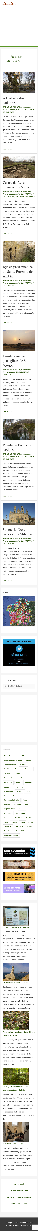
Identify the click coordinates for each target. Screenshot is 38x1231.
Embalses (7, 773)
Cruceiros (28, 769)
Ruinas (29, 818)
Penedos (7, 804)
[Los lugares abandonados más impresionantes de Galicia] (16, 1076)
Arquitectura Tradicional (13, 760)
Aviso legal (19, 1184)
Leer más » (7, 149)
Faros (23, 778)
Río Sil (23, 822)
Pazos (25, 800)
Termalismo (8, 831)
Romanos (7, 818)
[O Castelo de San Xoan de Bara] (16, 916)
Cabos (28, 760)
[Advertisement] (19, 27)
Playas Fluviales (9, 809)
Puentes (7, 813)
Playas (27, 804)
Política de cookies (19, 1204)
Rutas (6, 822)
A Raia (24, 756)
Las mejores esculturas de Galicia (17, 982)
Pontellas (22, 809)
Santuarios (7, 826)
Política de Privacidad (19, 1191)
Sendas (29, 826)
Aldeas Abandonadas (11, 756)
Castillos (7, 769)
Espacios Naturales (11, 778)
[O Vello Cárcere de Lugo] (16, 1132)
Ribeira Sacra (20, 813)
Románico (18, 818)
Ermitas (17, 773)
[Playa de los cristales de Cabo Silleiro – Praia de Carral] (16, 1020)
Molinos (20, 787)
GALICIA (20, 110)
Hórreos (18, 782)
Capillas (23, 764)
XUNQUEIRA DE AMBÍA (25, 197)
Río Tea (30, 822)
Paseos (15, 796)
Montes (19, 791)
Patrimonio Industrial (11, 800)
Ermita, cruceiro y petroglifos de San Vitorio (16, 360)
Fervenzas (8, 782)
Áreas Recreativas (11, 835)
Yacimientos (21, 831)
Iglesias (28, 782)
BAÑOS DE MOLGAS (11, 107)
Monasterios (8, 792)
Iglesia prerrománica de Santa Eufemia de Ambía (18, 271)
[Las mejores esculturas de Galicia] (16, 972)
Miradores (8, 787)
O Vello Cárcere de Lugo (13, 1144)
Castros (18, 769)
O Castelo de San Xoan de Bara (16, 927)
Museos (27, 791)
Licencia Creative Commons (19, 1197)
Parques (7, 796)
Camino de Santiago (10, 764)
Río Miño (14, 822)
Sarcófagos (19, 826)
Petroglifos (17, 804)
